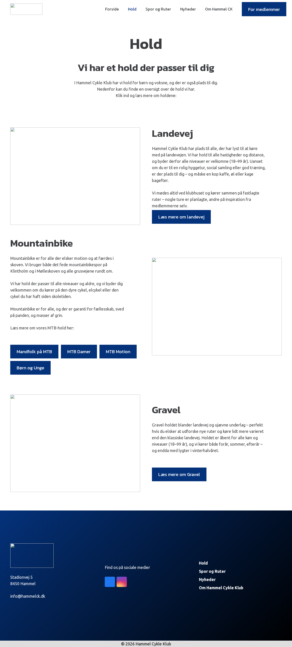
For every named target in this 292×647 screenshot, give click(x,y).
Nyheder (207, 579)
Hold (203, 563)
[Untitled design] (26, 9)
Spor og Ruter (212, 571)
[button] (139, 9)
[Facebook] (110, 582)
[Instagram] (122, 582)
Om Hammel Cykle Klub (221, 587)
